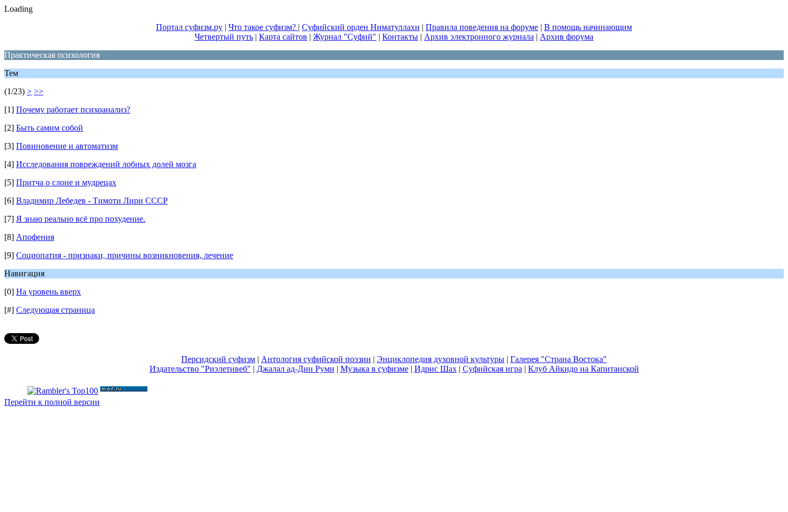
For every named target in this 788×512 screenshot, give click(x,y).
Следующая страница (55, 309)
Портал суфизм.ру (189, 27)
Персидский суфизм (218, 359)
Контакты (400, 36)
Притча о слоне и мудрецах (66, 182)
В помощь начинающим (588, 27)
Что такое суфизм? (263, 27)
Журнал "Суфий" (344, 36)
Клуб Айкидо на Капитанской (583, 368)
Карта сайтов (283, 36)
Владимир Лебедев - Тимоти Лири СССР (92, 200)
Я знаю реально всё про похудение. (80, 218)
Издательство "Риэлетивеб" (200, 368)
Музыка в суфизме (374, 368)
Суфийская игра (492, 368)
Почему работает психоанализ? (73, 109)
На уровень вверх (48, 291)
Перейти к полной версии (52, 401)
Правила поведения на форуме (482, 27)
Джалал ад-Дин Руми (295, 368)
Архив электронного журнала (479, 36)
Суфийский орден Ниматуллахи (361, 27)
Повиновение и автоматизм (67, 145)
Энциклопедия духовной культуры (440, 359)
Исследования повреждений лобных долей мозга (106, 164)
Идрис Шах (435, 368)
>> (38, 91)
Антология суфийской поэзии (316, 359)
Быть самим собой (49, 127)
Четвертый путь (224, 36)
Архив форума (566, 36)
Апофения (35, 237)
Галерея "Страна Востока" (558, 359)
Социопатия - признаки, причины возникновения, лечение (124, 255)
